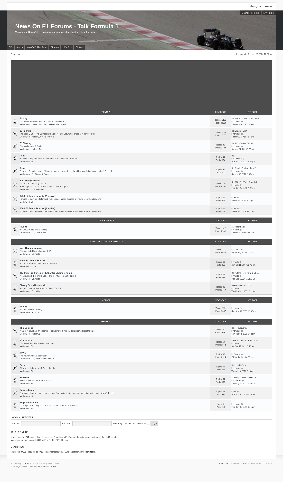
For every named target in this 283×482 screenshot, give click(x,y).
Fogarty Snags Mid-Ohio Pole (244, 340)
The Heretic (61, 124)
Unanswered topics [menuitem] (250, 13)
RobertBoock (89, 452)
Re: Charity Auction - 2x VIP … (244, 168)
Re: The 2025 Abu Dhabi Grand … (246, 118)
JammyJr (238, 159)
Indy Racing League (31, 248)
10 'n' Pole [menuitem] (67, 47)
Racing (24, 118)
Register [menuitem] (257, 6)
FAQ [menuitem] (10, 47)
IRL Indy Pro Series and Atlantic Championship (46, 273)
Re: (233, 156)
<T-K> (37, 312)
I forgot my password (122, 423)
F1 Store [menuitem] (79, 47)
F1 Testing (25, 143)
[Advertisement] (141, 83)
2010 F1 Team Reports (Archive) (37, 196)
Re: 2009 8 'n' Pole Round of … (245, 182)
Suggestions (27, 390)
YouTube (24, 377)
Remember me (140, 423)
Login (14, 417)
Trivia (23, 352)
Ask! (22, 155)
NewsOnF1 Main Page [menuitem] (37, 47)
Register (27, 417)
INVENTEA (43, 466)
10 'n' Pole (25, 130)
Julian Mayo (40, 233)
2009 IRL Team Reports (32, 260)
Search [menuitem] (19, 47)
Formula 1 (106, 112)
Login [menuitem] (269, 6)
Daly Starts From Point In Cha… (245, 273)
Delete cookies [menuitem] (240, 463)
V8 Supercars (106, 220)
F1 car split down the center (243, 378)
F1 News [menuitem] (55, 47)
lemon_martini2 (48, 359)
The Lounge (26, 328)
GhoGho (238, 381)
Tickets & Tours (41, 174)
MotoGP (106, 300)
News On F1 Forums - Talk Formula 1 (67, 26)
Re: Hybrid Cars (238, 365)
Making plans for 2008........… (244, 285)
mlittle (236, 185)
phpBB (25, 463)
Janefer (237, 249)
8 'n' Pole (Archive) (30, 180)
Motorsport (26, 340)
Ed (40, 124)
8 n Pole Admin (37, 189)
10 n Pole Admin (46, 137)
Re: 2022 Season (239, 131)
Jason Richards (238, 227)
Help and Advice (29, 402)
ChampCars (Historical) (33, 285)
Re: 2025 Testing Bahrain (242, 143)
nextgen (53, 466)
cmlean (35, 124)
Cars (22, 365)
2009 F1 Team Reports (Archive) (37, 208)
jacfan (236, 230)
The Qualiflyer (49, 124)
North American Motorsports (106, 242)
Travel (23, 168)
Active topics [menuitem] (268, 13)
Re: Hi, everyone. (239, 328)
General (106, 321)
